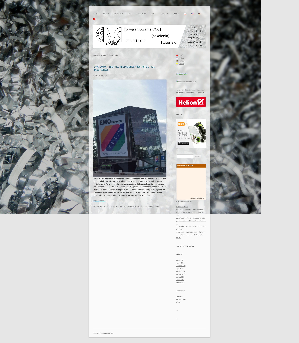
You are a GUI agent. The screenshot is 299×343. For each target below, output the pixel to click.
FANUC (137, 206)
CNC (129, 14)
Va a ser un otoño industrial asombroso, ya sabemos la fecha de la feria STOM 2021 (190, 212)
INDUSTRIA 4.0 (141, 14)
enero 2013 (180, 283)
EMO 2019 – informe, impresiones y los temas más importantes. (124, 68)
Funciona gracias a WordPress (103, 333)
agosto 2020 (180, 268)
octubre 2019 (180, 274)
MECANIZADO (118, 14)
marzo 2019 (180, 277)
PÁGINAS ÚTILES (182, 207)
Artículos (116, 206)
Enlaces (176, 14)
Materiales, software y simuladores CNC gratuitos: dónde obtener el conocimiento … (191, 221)
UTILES (153, 14)
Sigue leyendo (99, 201)
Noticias (106, 14)
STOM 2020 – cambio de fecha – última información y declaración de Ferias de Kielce (190, 235)
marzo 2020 (180, 271)
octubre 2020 (180, 266)
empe (158, 206)
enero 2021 (180, 263)
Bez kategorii (181, 299)
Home (95, 14)
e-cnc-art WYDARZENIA (185, 165)
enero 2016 (180, 280)
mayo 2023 (180, 260)
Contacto (164, 14)
